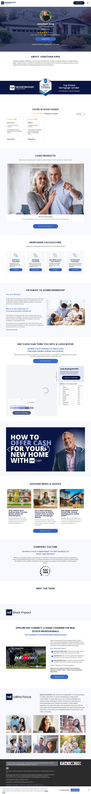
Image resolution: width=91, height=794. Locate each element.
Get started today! (11, 329)
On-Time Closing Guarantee (29, 785)
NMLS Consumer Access (40, 785)
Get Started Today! (45, 361)
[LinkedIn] (65, 763)
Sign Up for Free (59, 677)
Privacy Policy (22, 784)
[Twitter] (68, 763)
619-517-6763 (38, 34)
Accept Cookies (75, 790)
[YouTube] (72, 763)
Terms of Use (29, 784)
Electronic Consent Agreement (12, 785)
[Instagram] (75, 763)
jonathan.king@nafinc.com (53, 34)
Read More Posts (45, 531)
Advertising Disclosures (37, 784)
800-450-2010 (17, 776)
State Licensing (16, 784)
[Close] (88, 790)
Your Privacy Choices (64, 790)
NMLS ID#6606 (9, 784)
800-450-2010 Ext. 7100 (23, 764)
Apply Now (79, 3)
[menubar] (88, 3)
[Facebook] (61, 763)
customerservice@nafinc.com (12, 777)
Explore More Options (45, 226)
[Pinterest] (79, 763)
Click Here (56, 44)
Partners (21, 785)
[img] (45, 449)
